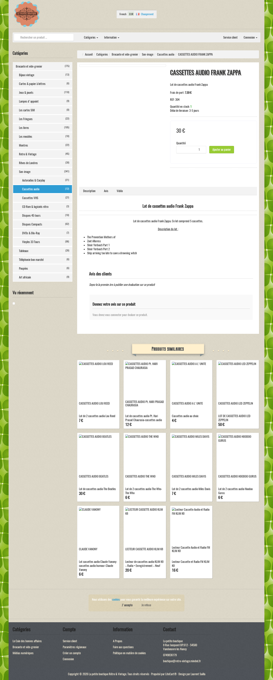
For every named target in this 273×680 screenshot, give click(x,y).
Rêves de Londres (44, 163)
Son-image (44, 172)
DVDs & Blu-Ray (45, 233)
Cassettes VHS (45, 198)
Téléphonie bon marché (44, 260)
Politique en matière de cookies (129, 653)
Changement (147, 14)
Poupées (44, 268)
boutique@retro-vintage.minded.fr (182, 661)
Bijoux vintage (44, 75)
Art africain (44, 277)
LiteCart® (171, 674)
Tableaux (44, 251)
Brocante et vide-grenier (42, 66)
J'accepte (127, 605)
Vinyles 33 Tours (45, 242)
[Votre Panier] (259, 15)
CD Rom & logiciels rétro (45, 207)
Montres (44, 145)
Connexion (249, 37)
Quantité (181, 143)
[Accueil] (78, 35)
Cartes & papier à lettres (44, 84)
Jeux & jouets (44, 93)
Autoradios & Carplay (45, 180)
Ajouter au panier (221, 150)
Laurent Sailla (198, 674)
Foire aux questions (123, 647)
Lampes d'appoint (44, 101)
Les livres (44, 128)
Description (89, 191)
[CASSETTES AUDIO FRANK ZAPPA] (28, 303)
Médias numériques (23, 653)
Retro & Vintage (44, 154)
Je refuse (146, 605)
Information (110, 37)
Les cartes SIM (44, 110)
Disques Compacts (45, 224)
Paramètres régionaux (74, 647)
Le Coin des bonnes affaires (27, 641)
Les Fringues (44, 119)
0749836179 (170, 655)
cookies (116, 599)
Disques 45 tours (45, 215)
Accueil (89, 54)
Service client (230, 37)
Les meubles (44, 137)
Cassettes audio (45, 189)
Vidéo (120, 191)
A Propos (117, 641)
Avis (106, 191)
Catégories (90, 37)
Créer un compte (72, 653)
